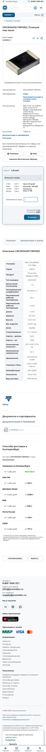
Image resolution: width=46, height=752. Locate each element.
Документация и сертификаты (15, 135)
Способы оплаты (9, 686)
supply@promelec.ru (14, 595)
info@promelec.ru (12, 589)
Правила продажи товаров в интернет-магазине (20, 676)
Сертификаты (8, 689)
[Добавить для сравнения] (37, 38)
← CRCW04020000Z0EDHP (16, 558)
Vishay (25, 94)
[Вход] (35, 7)
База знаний (7, 692)
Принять (13, 744)
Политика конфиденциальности (16, 720)
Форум (5, 698)
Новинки (6, 653)
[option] (23, 62)
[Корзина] (41, 7)
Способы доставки (10, 680)
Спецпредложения (11, 656)
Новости (6, 641)
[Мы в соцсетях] (5, 607)
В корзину (32, 217)
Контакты (6, 644)
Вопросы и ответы (10, 683)
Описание (6, 138)
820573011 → (37, 558)
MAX (35, 154)
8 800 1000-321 (10, 583)
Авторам (6, 665)
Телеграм (14, 154)
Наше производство (11, 662)
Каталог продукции (11, 647)
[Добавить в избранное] (33, 38)
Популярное (8, 695)
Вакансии (6, 659)
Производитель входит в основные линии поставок (33, 99)
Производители (9, 650)
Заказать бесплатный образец (23, 159)
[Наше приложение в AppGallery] (10, 620)
